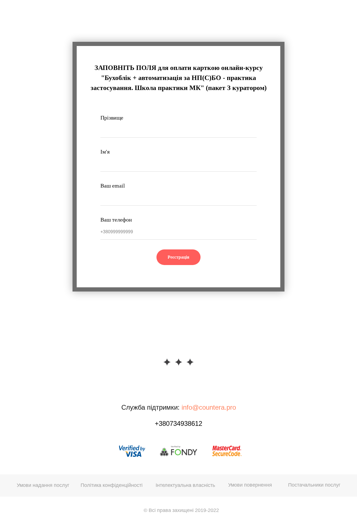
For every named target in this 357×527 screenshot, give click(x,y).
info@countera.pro (209, 407)
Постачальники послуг (314, 485)
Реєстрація (178, 257)
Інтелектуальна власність (185, 485)
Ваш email (112, 186)
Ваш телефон (116, 220)
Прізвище (111, 118)
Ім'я (105, 152)
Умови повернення (250, 485)
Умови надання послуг (43, 485)
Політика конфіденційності (112, 485)
